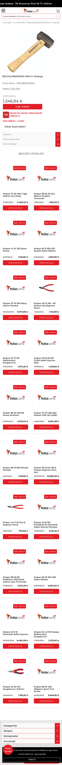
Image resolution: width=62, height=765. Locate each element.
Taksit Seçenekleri (15, 126)
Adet (21, 121)
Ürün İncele (15, 208)
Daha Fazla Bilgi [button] (40, 754)
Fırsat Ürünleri (8, 750)
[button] (31, 134)
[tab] (31, 134)
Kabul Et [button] (32, 759)
